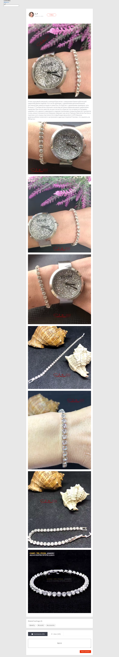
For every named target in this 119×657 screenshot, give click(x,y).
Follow (51, 15)
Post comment (85, 651)
